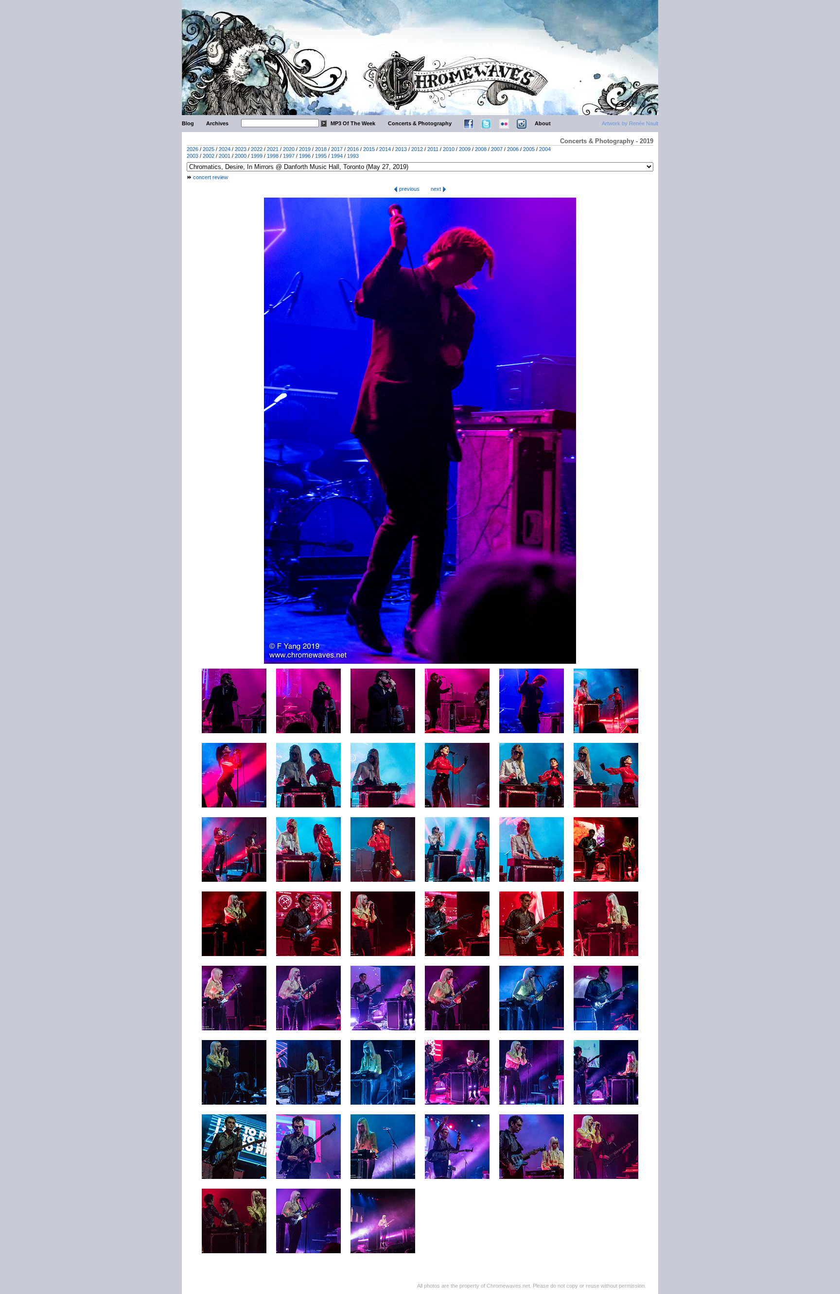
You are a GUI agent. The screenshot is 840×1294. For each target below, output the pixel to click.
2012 (417, 149)
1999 (256, 156)
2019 (305, 149)
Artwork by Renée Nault (630, 123)
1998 (273, 156)
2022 (256, 149)
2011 (432, 149)
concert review (210, 177)
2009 (465, 149)
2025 (208, 149)
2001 (224, 156)
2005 (529, 149)
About (543, 123)
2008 (481, 149)
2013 (401, 149)
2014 (385, 149)
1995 (321, 156)
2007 (497, 149)
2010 (449, 149)
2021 (273, 149)
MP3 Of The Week (353, 123)
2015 (369, 149)
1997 (289, 156)
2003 (192, 156)
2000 (240, 156)
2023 (240, 149)
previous (409, 189)
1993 (353, 156)
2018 (321, 149)
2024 (224, 149)
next (436, 189)
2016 (353, 149)
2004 (545, 149)
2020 (289, 149)
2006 (513, 149)
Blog (188, 123)
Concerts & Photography (420, 123)
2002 (208, 156)
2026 (192, 149)
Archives (217, 123)
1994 (337, 156)
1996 (305, 156)
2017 (337, 149)
